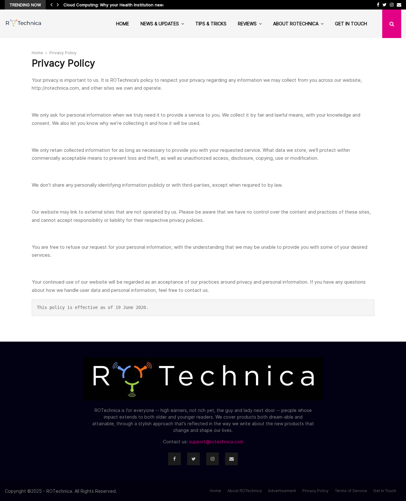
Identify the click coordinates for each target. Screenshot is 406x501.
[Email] (231, 459)
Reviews (247, 23)
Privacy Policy (315, 490)
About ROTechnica (295, 23)
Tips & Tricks (210, 23)
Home (122, 23)
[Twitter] (193, 459)
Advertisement (282, 490)
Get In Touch (351, 23)
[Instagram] (212, 459)
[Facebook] (174, 459)
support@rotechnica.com (216, 441)
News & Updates (160, 23)
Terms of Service (351, 490)
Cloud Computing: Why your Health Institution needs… (117, 4)
